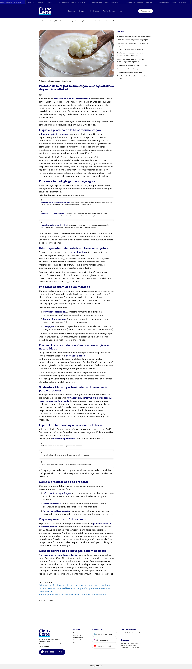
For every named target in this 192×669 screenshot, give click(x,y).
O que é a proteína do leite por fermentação (134, 36)
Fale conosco (145, 11)
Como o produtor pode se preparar (130, 69)
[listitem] (41, 2)
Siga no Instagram (102, 640)
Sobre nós (71, 11)
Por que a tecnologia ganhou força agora (132, 40)
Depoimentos (94, 11)
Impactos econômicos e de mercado (131, 49)
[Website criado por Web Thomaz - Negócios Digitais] (96, 667)
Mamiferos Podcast (103, 646)
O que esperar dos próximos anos (129, 72)
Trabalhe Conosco (109, 11)
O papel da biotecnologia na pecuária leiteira (134, 65)
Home (52, 21)
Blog (120, 11)
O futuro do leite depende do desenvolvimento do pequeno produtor (74, 585)
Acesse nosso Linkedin (104, 634)
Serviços (76, 633)
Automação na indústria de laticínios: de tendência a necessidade (72, 594)
